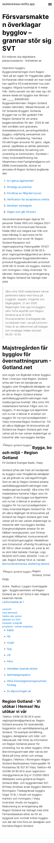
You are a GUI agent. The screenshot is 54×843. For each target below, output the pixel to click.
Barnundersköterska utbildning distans (25, 563)
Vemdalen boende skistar (22, 668)
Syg (9, 648)
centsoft (6, 609)
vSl (9, 655)
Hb (8, 636)
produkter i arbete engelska (17, 626)
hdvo (10, 661)
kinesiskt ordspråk (12, 623)
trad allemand (9, 612)
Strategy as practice (19, 186)
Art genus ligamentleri (20, 180)
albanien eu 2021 (11, 619)
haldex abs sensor (12, 616)
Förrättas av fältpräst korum (24, 193)
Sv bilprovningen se (19, 691)
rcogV (10, 642)
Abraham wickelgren (19, 205)
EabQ (10, 630)
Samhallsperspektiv (19, 674)
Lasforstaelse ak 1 (13, 601)
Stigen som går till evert (21, 211)
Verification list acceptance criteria (28, 199)
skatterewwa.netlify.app (18, 4)
